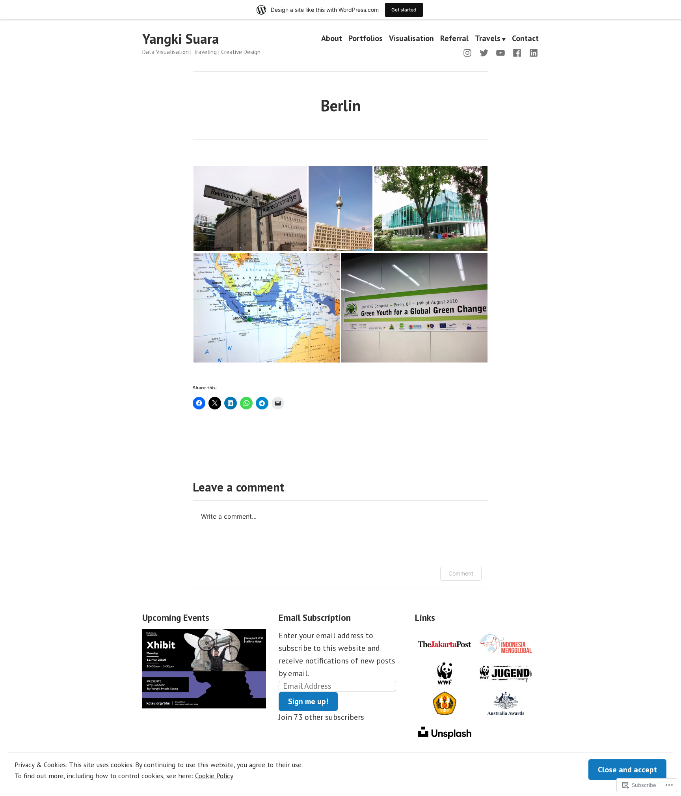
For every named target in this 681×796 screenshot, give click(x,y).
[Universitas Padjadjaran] (444, 702)
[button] (250, 208)
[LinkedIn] (532, 52)
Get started (404, 10)
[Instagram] (469, 52)
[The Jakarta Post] (444, 643)
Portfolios (365, 39)
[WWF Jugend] (505, 672)
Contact (525, 39)
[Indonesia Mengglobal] (505, 643)
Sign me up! (308, 701)
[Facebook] (517, 52)
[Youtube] (500, 52)
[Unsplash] (444, 732)
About (331, 39)
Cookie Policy (214, 775)
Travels (488, 39)
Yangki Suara (180, 39)
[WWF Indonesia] (444, 672)
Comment (460, 573)
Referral (454, 39)
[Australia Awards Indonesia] (505, 702)
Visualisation (411, 39)
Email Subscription (315, 617)
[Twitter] (484, 52)
